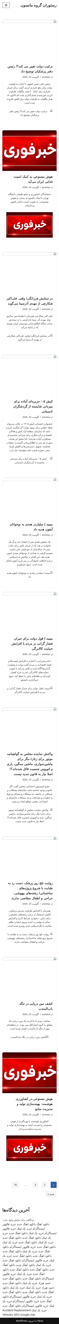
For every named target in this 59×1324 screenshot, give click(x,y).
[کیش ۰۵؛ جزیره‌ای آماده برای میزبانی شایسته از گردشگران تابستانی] (29, 375)
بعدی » (51, 1194)
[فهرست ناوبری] (6, 5)
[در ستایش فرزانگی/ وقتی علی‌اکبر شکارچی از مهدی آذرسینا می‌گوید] (29, 272)
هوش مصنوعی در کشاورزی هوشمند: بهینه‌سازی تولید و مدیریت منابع (34, 1104)
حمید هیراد (44, 1283)
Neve (40, 1320)
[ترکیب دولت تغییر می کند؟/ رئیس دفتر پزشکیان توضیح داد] (29, 40)
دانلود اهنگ (43, 1224)
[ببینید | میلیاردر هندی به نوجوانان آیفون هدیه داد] (29, 498)
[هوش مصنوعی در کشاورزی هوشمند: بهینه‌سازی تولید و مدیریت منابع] (29, 1072)
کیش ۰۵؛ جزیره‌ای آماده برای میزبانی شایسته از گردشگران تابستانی (33, 406)
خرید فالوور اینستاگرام (23, 1246)
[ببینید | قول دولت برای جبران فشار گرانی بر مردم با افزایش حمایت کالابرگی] (29, 612)
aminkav (46, 77)
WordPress (22, 1320)
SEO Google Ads (24, 1314)
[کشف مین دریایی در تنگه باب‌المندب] (29, 977)
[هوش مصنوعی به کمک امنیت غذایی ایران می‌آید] (29, 150)
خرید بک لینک (24, 1228)
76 (15, 1184)
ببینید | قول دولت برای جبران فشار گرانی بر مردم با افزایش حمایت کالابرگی (32, 643)
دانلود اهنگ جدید (26, 1224)
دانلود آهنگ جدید (38, 1269)
